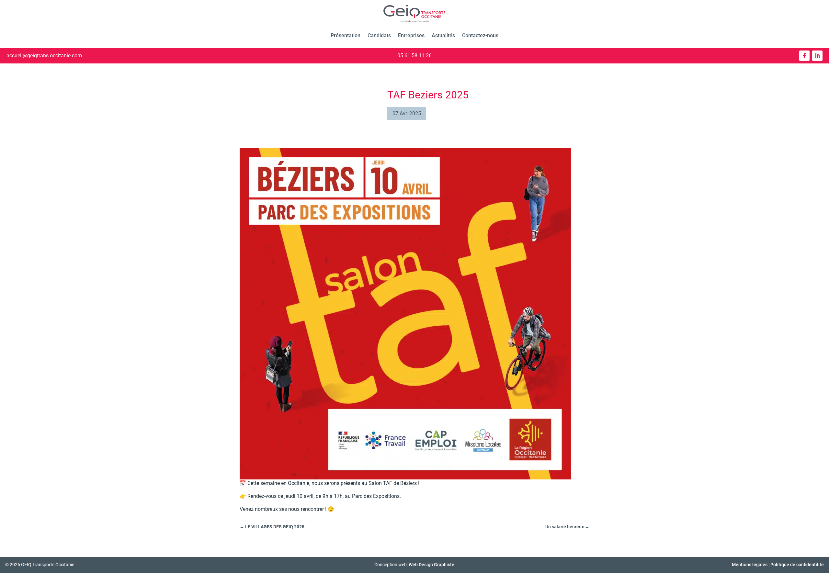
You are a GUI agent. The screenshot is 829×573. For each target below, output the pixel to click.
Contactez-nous (480, 35)
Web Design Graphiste (431, 564)
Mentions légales (749, 564)
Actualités (443, 35)
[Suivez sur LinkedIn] (817, 56)
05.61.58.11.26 (414, 55)
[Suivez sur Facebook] (804, 56)
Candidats (379, 35)
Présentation (345, 35)
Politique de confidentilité (797, 564)
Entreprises (411, 35)
